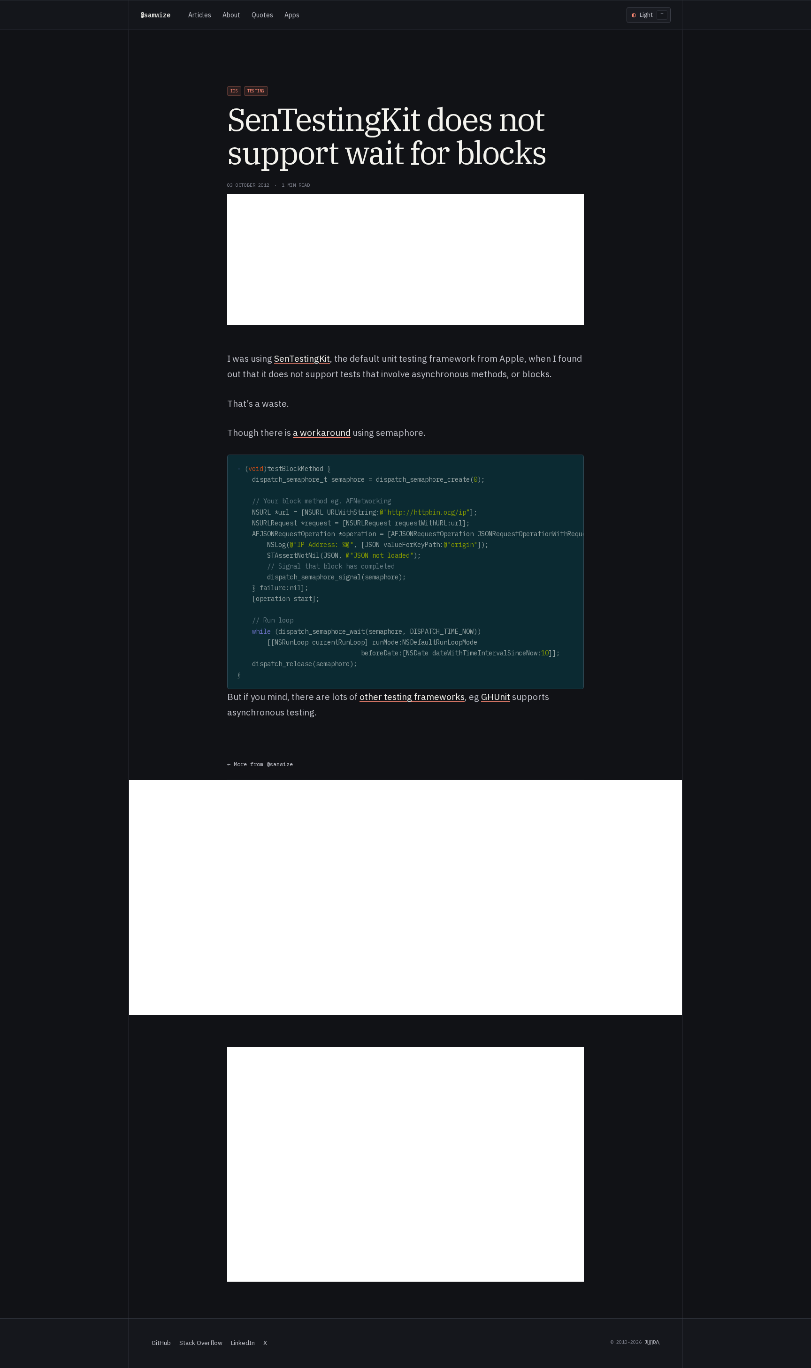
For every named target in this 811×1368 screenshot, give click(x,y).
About (231, 15)
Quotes (262, 15)
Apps (291, 15)
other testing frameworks (412, 696)
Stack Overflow (200, 1343)
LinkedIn (243, 1343)
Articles (199, 15)
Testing (256, 90)
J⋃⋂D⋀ (651, 1342)
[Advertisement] (405, 259)
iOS (234, 90)
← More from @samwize (260, 764)
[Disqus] (405, 897)
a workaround (322, 432)
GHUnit (495, 696)
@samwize (155, 15)
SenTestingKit (302, 358)
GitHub (161, 1343)
